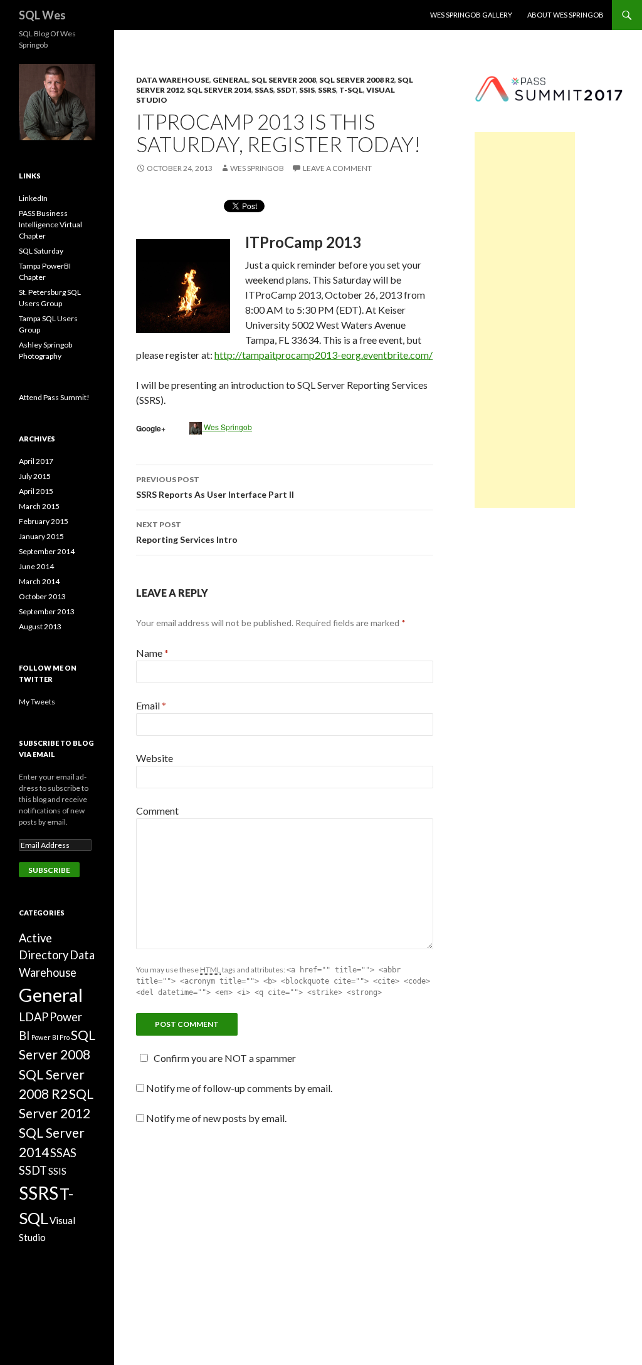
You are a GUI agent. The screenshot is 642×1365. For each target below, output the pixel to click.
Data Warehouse (172, 80)
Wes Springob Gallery (471, 15)
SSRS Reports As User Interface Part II (215, 487)
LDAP (33, 1017)
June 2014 (36, 566)
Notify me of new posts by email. (216, 1118)
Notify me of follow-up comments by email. (239, 1088)
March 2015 (39, 506)
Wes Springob (257, 168)
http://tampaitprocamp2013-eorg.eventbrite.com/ (323, 355)
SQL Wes (42, 15)
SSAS (264, 90)
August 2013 (40, 626)
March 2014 (39, 581)
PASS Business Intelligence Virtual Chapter (50, 224)
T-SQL (351, 90)
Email (151, 705)
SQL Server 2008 (283, 80)
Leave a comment (337, 168)
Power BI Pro (50, 1037)
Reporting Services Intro (187, 532)
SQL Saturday (41, 250)
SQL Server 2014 (219, 90)
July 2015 (35, 476)
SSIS (307, 90)
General (230, 80)
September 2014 (47, 551)
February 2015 (43, 521)
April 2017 (36, 461)
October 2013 (42, 596)
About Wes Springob (565, 15)
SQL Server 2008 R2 (356, 80)
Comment (157, 810)
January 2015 (41, 536)
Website (154, 758)
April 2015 (36, 491)
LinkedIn (33, 198)
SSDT (286, 90)
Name (152, 653)
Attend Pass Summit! (54, 397)
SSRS (327, 90)
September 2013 (47, 611)
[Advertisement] (525, 320)
